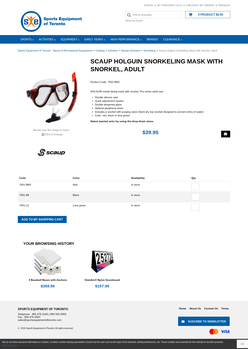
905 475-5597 (32, 317)
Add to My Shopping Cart (42, 219)
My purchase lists (169, 5)
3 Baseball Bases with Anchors (48, 279)
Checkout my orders (200, 5)
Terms (225, 308)
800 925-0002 (58, 314)
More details (9, 345)
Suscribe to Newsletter (207, 321)
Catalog (100, 50)
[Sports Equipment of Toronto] (51, 21)
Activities (46, 39)
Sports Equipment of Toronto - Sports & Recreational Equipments (55, 50)
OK (242, 343)
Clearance (171, 39)
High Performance (124, 39)
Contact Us (211, 308)
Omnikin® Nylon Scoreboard (102, 279)
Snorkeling (149, 50)
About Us (195, 308)
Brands (152, 39)
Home (182, 308)
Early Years (93, 39)
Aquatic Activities (130, 50)
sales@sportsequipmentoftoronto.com (40, 319)
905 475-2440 (40, 314)
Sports (26, 39)
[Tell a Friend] (225, 134)
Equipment (69, 39)
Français (224, 5)
